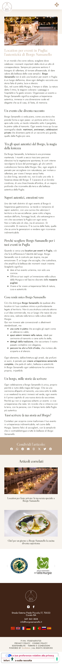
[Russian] (44, 628)
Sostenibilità (19, 645)
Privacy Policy (22, 643)
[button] (57, 5)
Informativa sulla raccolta (18, 660)
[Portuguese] (38, 628)
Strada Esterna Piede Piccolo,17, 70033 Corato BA (31, 614)
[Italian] (33, 628)
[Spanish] (49, 628)
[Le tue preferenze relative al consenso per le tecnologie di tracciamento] (57, 659)
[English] (18, 628)
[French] (23, 628)
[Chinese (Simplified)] (12, 628)
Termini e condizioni (39, 645)
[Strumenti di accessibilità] (12, 659)
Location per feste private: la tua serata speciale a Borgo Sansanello (31, 499)
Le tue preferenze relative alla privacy (32, 655)
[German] (28, 628)
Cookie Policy (39, 643)
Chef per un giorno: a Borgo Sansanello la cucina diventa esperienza (31, 542)
